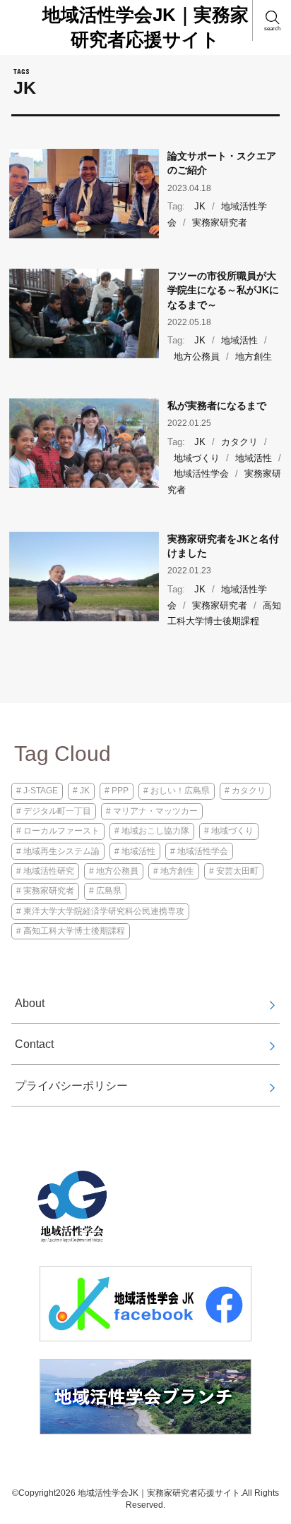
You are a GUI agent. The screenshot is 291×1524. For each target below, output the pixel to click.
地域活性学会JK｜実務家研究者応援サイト (145, 27)
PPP (120, 790)
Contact (34, 1043)
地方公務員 (197, 356)
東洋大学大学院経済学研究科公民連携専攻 (103, 911)
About (29, 1002)
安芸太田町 (237, 871)
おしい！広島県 (180, 790)
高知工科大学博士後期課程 (224, 613)
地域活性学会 (201, 473)
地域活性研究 (48, 871)
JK (200, 206)
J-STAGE (40, 790)
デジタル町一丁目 (57, 811)
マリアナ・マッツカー (155, 811)
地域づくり (197, 458)
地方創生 (253, 356)
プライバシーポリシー (71, 1085)
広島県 (108, 891)
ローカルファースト (61, 831)
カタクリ (239, 442)
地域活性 (239, 340)
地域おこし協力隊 (155, 831)
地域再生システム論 (61, 851)
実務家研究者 (219, 222)
